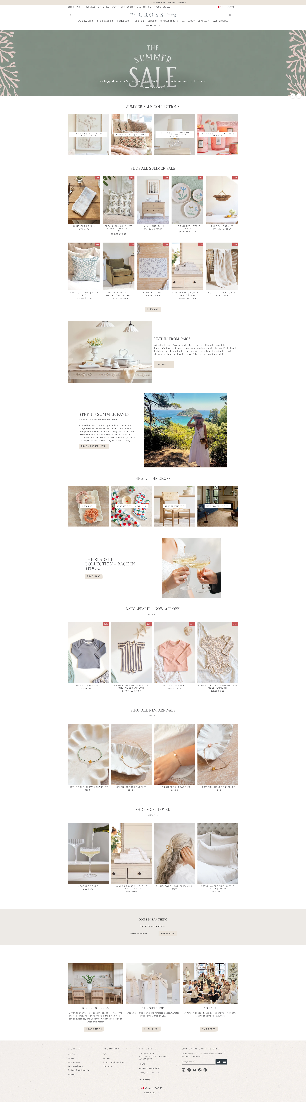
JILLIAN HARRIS (144, 7)
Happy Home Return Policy (114, 1062)
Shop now (164, 364)
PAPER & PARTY (153, 25)
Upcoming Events (75, 1066)
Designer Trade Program (78, 1070)
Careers (71, 1074)
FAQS (105, 1054)
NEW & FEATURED (85, 21)
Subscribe (221, 1062)
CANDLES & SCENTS (169, 21)
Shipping (106, 1058)
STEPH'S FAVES (75, 7)
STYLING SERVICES (161, 7)
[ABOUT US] (210, 983)
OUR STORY (209, 1029)
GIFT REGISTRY (128, 7)
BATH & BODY (188, 21)
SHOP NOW (93, 576)
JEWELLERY (203, 21)
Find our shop (144, 1079)
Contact (71, 1058)
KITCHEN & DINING (105, 21)
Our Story (72, 1054)
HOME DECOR (123, 21)
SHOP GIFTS (151, 1029)
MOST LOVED (90, 7)
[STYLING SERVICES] (95, 983)
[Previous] (292, 95)
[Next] (298, 95)
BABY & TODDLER (221, 21)
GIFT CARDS (103, 7)
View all (153, 309)
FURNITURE (139, 21)
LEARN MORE (94, 1029)
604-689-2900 (145, 1059)
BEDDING (152, 21)
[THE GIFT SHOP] (153, 983)
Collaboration (74, 1062)
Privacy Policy (109, 1066)
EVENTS (115, 7)
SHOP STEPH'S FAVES (94, 446)
